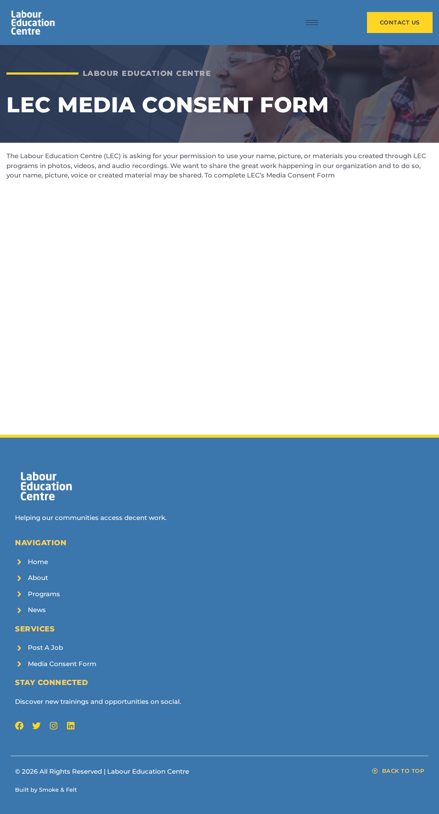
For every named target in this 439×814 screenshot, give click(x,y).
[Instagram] (53, 725)
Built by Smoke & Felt (46, 789)
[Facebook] (19, 725)
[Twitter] (36, 725)
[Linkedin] (70, 725)
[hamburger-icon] (312, 22)
